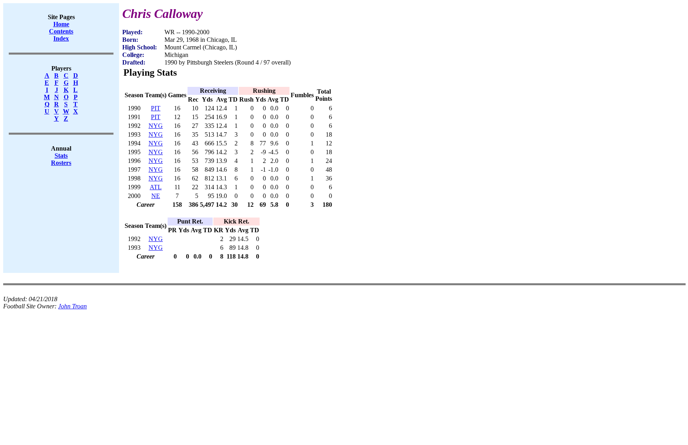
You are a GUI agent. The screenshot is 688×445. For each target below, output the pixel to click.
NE (155, 195)
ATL (156, 187)
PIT (155, 108)
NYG (156, 125)
